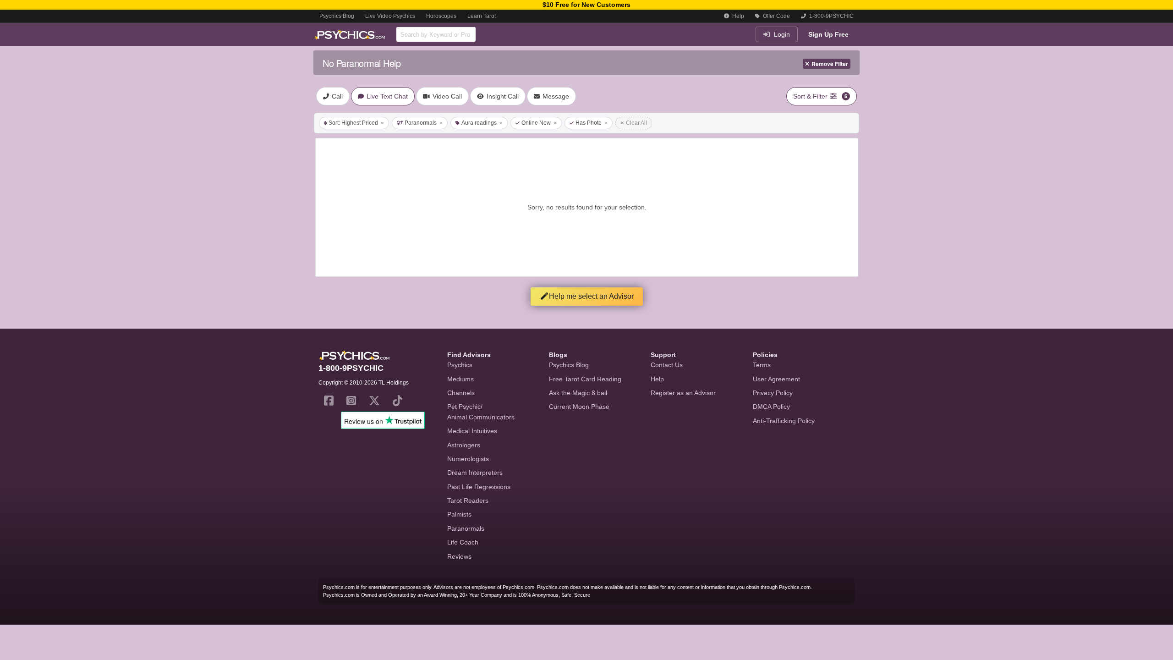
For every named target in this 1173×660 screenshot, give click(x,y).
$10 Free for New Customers (586, 4)
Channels (461, 392)
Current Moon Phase (579, 406)
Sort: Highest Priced (353, 123)
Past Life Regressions (478, 486)
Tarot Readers (467, 500)
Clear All (636, 123)
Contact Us (667, 364)
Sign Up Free (828, 34)
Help (737, 16)
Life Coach (462, 542)
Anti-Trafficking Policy (784, 420)
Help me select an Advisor (591, 296)
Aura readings (479, 123)
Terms (762, 364)
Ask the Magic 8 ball (578, 392)
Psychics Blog (336, 16)
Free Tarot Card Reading (585, 379)
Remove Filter (829, 64)
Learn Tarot (481, 16)
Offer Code (776, 16)
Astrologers (463, 445)
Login (781, 34)
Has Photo (589, 123)
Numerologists (468, 458)
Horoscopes (441, 16)
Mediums (460, 379)
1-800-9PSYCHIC (831, 16)
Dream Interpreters (475, 472)
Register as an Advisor (683, 392)
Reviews (459, 556)
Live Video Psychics (390, 16)
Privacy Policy (773, 392)
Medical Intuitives (472, 430)
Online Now (536, 123)
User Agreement (776, 379)
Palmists (459, 514)
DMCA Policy (771, 406)
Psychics (459, 364)
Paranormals (421, 123)
